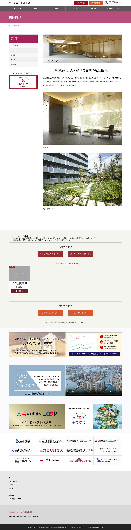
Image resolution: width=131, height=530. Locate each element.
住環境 (56, 8)
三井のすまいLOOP (112, 8)
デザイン (37, 8)
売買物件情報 (81, 3)
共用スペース (18, 8)
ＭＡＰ (75, 8)
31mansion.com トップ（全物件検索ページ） (23, 512)
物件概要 (94, 8)
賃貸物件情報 (95, 3)
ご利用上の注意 (55, 527)
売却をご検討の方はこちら (50, 254)
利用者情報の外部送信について (95, 527)
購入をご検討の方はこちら (80, 254)
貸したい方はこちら (50, 313)
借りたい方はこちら (81, 313)
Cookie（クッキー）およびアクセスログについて (73, 527)
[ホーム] (9, 25)
